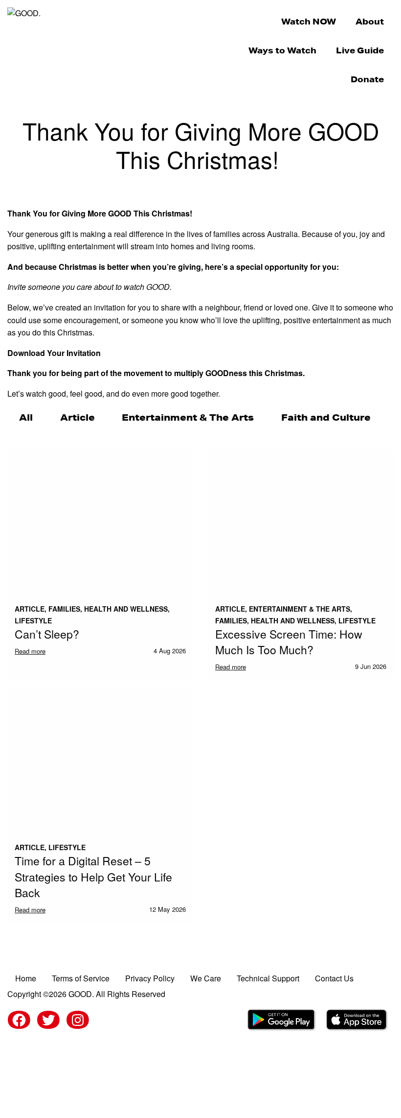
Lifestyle (33, 620)
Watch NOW (308, 21)
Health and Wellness (126, 609)
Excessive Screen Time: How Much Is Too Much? (288, 642)
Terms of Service (81, 978)
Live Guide (360, 50)
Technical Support (268, 978)
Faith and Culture (326, 417)
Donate (367, 79)
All (26, 417)
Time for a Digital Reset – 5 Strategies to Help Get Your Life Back (93, 877)
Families (64, 609)
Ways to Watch (282, 50)
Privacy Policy (150, 978)
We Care (205, 978)
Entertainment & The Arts (188, 417)
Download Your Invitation (54, 352)
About (370, 21)
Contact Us (334, 978)
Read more (30, 651)
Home (25, 978)
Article (77, 417)
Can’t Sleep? (47, 634)
